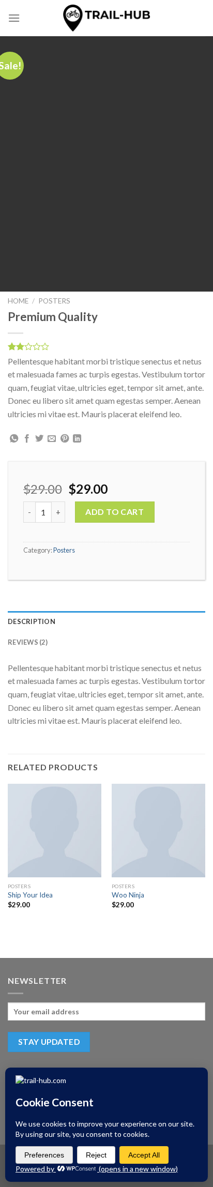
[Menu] (14, 18)
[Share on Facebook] (27, 439)
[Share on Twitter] (39, 439)
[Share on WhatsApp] (14, 439)
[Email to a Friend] (52, 439)
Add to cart (114, 511)
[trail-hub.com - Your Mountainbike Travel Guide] (106, 18)
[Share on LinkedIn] (77, 439)
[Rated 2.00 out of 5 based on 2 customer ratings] (106, 346)
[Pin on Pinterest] (64, 439)
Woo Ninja (128, 895)
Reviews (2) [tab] (28, 642)
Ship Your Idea (30, 895)
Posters (54, 301)
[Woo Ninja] (158, 830)
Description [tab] (31, 621)
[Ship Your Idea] (54, 830)
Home (18, 301)
